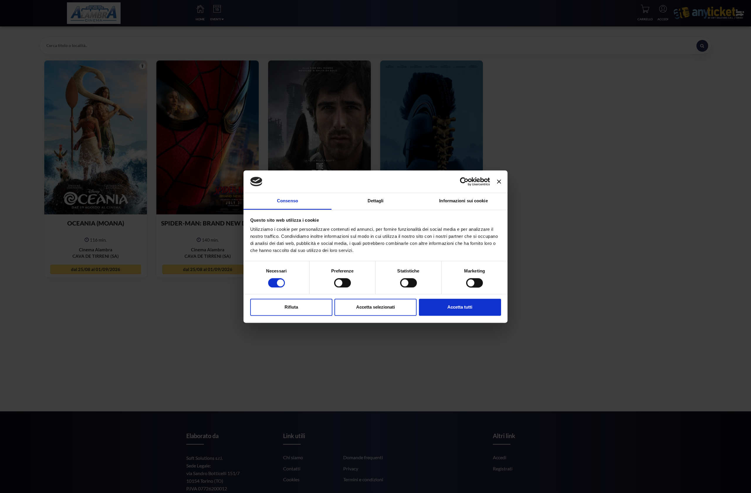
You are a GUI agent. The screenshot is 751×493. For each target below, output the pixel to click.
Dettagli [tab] (376, 200)
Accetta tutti (459, 307)
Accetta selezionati (375, 307)
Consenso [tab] (287, 200)
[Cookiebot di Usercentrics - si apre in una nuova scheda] (464, 181)
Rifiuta (291, 307)
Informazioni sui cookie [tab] (463, 200)
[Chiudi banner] (499, 181)
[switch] (342, 282)
